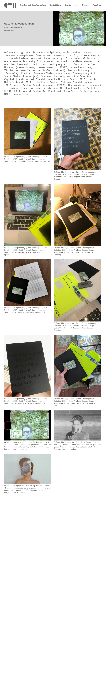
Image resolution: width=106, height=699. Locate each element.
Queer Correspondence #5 (13, 28)
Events (68, 5)
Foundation (41, 5)
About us (97, 5)
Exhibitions (55, 5)
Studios (85, 5)
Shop (76, 5)
